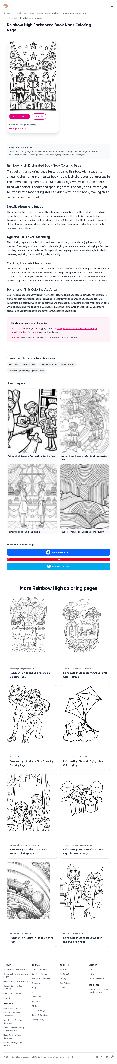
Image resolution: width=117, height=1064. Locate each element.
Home (8, 13)
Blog (34, 987)
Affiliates (36, 1006)
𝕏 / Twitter (65, 983)
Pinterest (64, 974)
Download (20, 116)
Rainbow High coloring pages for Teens (26, 370)
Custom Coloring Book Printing (13, 987)
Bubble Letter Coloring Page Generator (13, 1029)
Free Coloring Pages (20, 13)
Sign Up (92, 969)
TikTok (63, 987)
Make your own (16, 128)
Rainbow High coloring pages (40, 13)
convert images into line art (24, 331)
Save (59, 559)
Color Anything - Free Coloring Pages (98, 990)
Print (37, 116)
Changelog (36, 996)
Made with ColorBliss (41, 978)
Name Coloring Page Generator (12, 1036)
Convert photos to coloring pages (15, 975)
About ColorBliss (39, 969)
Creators (36, 983)
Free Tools (8, 1004)
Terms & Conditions (41, 1015)
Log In (91, 974)
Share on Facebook (61, 552)
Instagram (64, 978)
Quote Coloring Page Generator (12, 1044)
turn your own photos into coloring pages (77, 328)
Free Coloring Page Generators (11, 1014)
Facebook (64, 969)
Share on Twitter (60, 566)
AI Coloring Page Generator (15, 969)
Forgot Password (96, 978)
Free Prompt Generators (14, 1008)
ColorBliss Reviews (40, 974)
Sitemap (35, 992)
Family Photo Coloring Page (15, 981)
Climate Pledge (38, 1010)
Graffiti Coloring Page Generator (13, 1021)
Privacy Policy (38, 1019)
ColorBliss (14, 337)
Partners (36, 1001)
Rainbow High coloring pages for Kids (57, 364)
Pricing (6, 998)
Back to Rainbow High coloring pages (25, 18)
